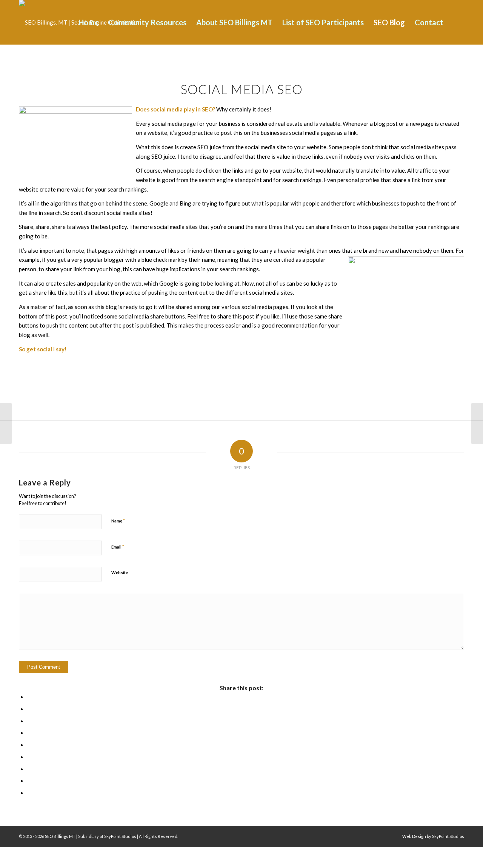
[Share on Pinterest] (29, 733)
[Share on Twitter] (29, 709)
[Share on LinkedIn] (29, 745)
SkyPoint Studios (120, 836)
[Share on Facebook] (29, 697)
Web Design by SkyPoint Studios (433, 836)
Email (117, 547)
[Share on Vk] (29, 769)
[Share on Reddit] (29, 780)
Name (118, 521)
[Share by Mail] (29, 793)
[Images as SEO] (477, 423)
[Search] (456, 22)
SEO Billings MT (60, 836)
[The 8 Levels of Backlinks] (6, 423)
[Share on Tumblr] (29, 757)
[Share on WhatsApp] (29, 721)
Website (119, 572)
